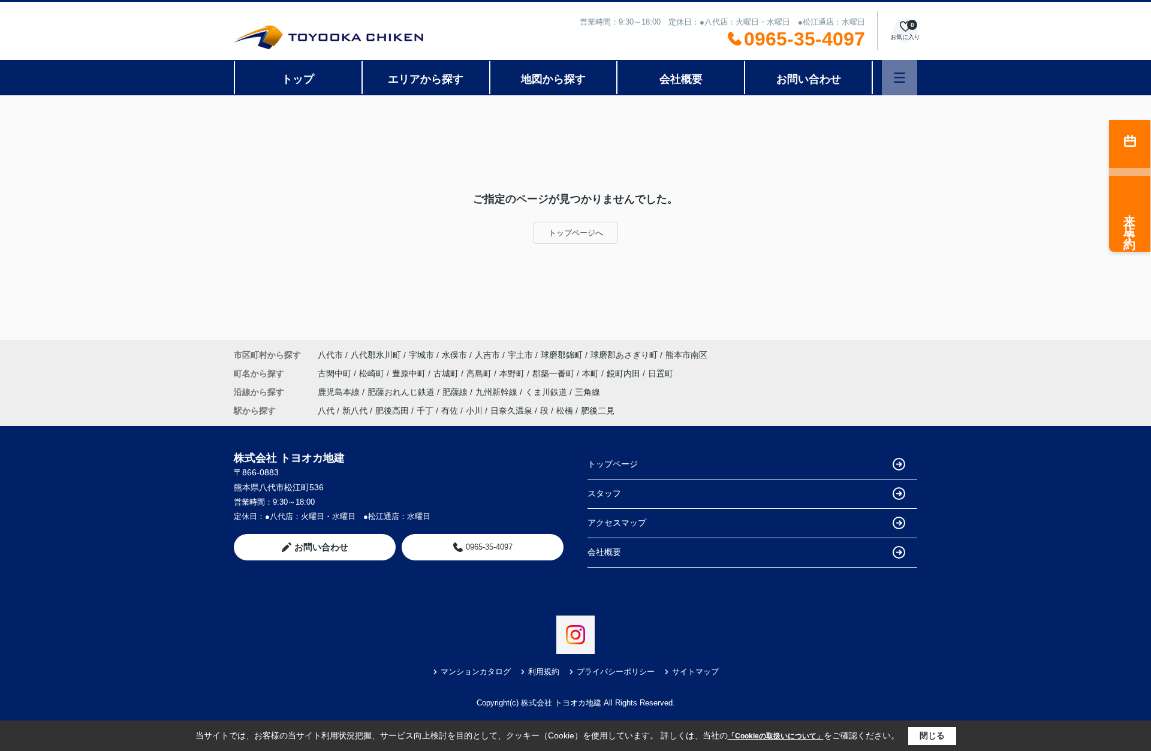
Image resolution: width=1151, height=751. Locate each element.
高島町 (480, 373)
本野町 (513, 373)
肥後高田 (392, 410)
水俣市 (454, 355)
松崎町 (373, 373)
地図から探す (553, 79)
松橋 (564, 410)
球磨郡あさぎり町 (624, 355)
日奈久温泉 (511, 410)
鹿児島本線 (340, 392)
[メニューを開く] (899, 77)
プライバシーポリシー (616, 671)
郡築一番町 (554, 373)
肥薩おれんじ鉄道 (402, 392)
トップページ (612, 464)
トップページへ (576, 232)
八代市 (330, 355)
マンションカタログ (476, 671)
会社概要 (681, 79)
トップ (298, 79)
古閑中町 (336, 373)
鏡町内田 (625, 373)
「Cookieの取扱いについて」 (776, 736)
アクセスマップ (616, 522)
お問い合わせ (808, 79)
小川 (474, 410)
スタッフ (604, 493)
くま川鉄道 (547, 392)
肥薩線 (456, 392)
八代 (326, 410)
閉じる (932, 735)
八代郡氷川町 (376, 355)
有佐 (449, 410)
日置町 (660, 373)
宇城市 (421, 355)
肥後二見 (597, 410)
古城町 (447, 373)
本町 (591, 373)
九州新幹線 (497, 392)
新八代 (354, 410)
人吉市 (487, 355)
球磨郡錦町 (562, 355)
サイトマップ (695, 671)
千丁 (425, 410)
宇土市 (520, 355)
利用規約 (543, 671)
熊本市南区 (686, 355)
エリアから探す (425, 79)
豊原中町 (410, 373)
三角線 (587, 392)
